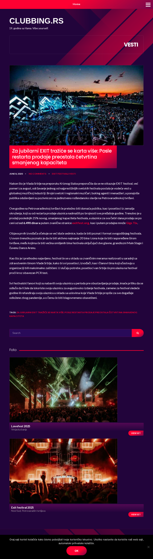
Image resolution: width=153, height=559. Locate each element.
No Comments (37, 173)
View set (136, 433)
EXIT (54, 173)
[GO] (138, 333)
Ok (77, 550)
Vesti (72, 173)
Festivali (63, 173)
